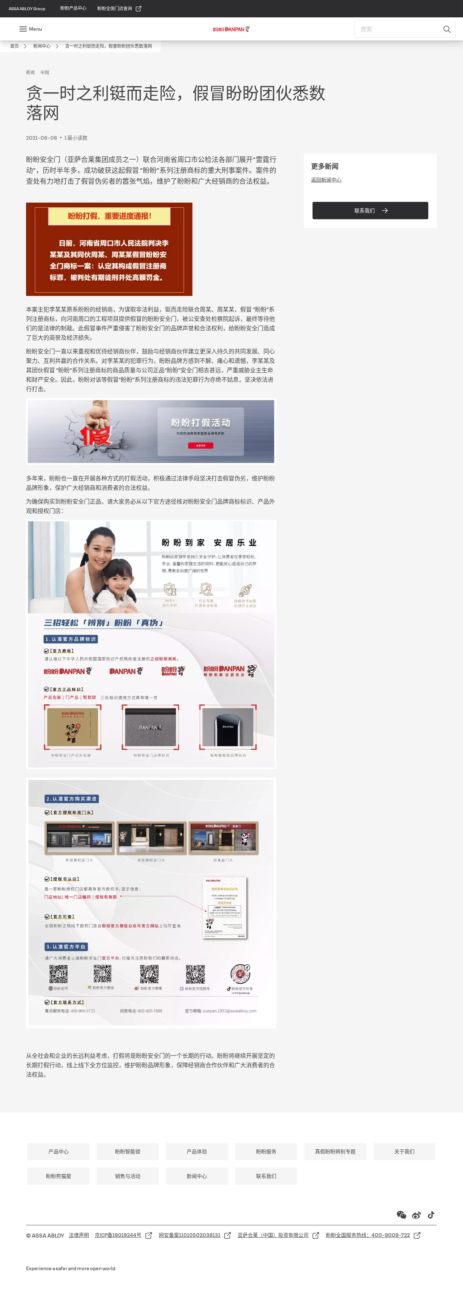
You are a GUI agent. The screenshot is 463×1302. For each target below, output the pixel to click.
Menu (35, 29)
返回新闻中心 (326, 180)
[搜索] (447, 29)
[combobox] (405, 29)
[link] (73, 8)
